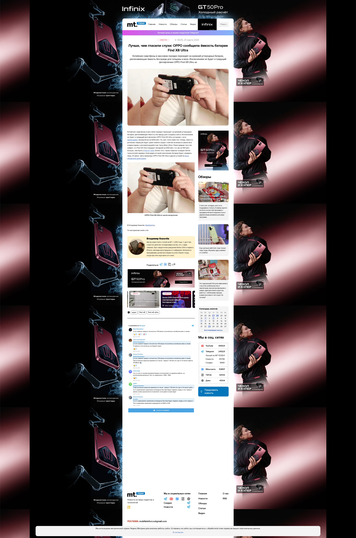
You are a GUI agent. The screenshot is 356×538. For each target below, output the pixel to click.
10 (213, 321)
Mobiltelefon (150, 225)
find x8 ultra (153, 312)
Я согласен (178, 532)
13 (225, 321)
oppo (134, 312)
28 (217, 316)
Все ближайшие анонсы (213, 330)
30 (225, 316)
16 (209, 324)
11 (217, 321)
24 (201, 316)
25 (205, 316)
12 (221, 321)
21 (201, 326)
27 (213, 316)
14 (201, 324)
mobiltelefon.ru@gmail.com (153, 521)
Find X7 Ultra (149, 150)
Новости (163, 40)
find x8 (142, 312)
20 (225, 324)
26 (209, 316)
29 (221, 316)
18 (217, 324)
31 (201, 318)
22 (205, 326)
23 (209, 326)
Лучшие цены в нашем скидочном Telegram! (178, 32)
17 (213, 324)
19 (221, 324)
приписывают (132, 140)
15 (205, 324)
